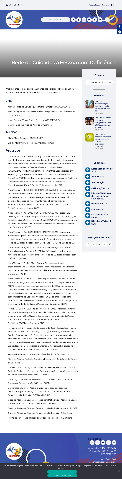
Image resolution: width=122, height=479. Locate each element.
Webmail (12, 5)
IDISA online (97, 209)
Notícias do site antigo (99, 216)
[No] (119, 471)
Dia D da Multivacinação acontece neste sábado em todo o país (103, 106)
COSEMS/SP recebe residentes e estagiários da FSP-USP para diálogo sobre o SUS (104, 122)
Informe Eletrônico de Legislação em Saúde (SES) (101, 196)
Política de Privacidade (62, 475)
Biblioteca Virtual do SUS (101, 222)
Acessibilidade (94, 5)
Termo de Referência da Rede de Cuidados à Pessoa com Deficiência (41, 417)
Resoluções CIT (99, 203)
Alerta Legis (97, 182)
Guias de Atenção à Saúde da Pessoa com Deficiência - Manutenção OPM (43, 408)
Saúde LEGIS (97, 176)
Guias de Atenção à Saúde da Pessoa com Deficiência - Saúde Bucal (40, 413)
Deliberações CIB (100, 188)
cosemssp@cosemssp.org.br (102, 461)
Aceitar (62, 472)
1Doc (23, 5)
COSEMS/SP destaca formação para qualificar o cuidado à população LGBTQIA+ (103, 140)
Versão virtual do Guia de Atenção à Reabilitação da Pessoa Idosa (38, 354)
